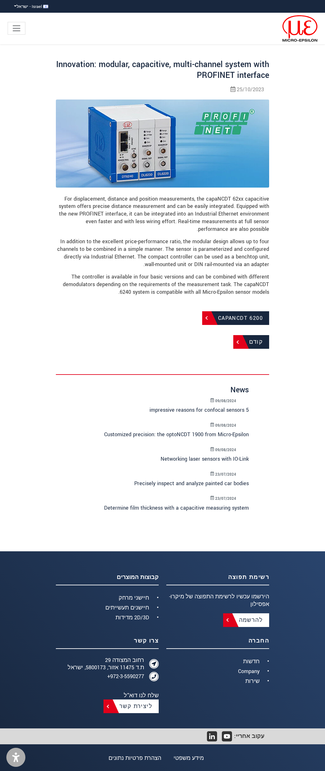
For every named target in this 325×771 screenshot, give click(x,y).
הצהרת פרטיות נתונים (135, 758)
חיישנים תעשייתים (127, 607)
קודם (256, 342)
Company (249, 671)
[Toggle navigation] (16, 28)
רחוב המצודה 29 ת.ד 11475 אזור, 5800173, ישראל (106, 664)
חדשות (251, 661)
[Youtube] (227, 736)
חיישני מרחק (134, 598)
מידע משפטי (189, 758)
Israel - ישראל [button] (30, 6)
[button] (15, 757)
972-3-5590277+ (125, 676)
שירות (252, 681)
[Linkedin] (212, 736)
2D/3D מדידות (132, 617)
